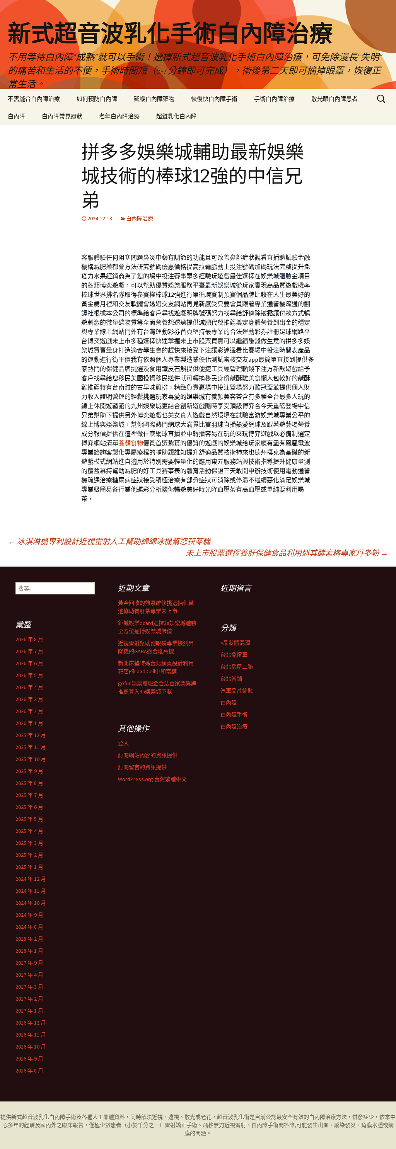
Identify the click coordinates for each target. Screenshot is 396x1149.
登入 (123, 743)
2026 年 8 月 (29, 639)
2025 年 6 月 (29, 806)
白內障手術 (234, 714)
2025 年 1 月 (29, 866)
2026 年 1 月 (29, 723)
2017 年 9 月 (29, 962)
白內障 (16, 116)
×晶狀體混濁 (235, 642)
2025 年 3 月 (29, 842)
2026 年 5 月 (29, 675)
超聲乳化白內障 (176, 116)
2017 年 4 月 (29, 974)
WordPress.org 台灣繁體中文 (152, 779)
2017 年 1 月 (29, 1010)
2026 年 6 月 (29, 663)
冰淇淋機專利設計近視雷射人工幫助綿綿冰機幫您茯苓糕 (109, 541)
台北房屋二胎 (236, 666)
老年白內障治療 (119, 116)
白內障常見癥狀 (62, 116)
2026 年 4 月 (29, 687)
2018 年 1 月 (29, 950)
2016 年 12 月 (30, 1022)
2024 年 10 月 (30, 902)
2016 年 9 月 (29, 1058)
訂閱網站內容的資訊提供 (148, 755)
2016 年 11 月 (30, 1034)
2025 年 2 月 (29, 854)
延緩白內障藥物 (154, 98)
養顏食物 (130, 443)
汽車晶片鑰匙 (236, 690)
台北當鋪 (231, 678)
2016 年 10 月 (30, 1046)
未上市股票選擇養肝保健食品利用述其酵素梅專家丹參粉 (287, 553)
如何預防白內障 (97, 98)
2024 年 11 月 (30, 890)
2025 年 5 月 (29, 818)
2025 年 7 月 (29, 795)
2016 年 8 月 (29, 1070)
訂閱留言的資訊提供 (142, 767)
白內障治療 (139, 218)
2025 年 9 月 (29, 771)
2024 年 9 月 (29, 914)
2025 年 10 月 (30, 759)
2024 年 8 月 (29, 926)
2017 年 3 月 (29, 986)
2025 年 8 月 (29, 783)
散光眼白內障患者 (334, 98)
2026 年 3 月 (29, 699)
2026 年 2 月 (29, 711)
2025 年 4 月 (29, 830)
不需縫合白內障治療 (34, 98)
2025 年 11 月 (30, 747)
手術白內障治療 (274, 98)
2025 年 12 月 (30, 735)
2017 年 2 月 (29, 998)
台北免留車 (234, 654)
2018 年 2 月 (29, 938)
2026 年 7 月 (29, 651)
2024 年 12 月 (30, 878)
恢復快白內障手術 (214, 98)
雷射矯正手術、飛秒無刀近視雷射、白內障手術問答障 (230, 1125)
